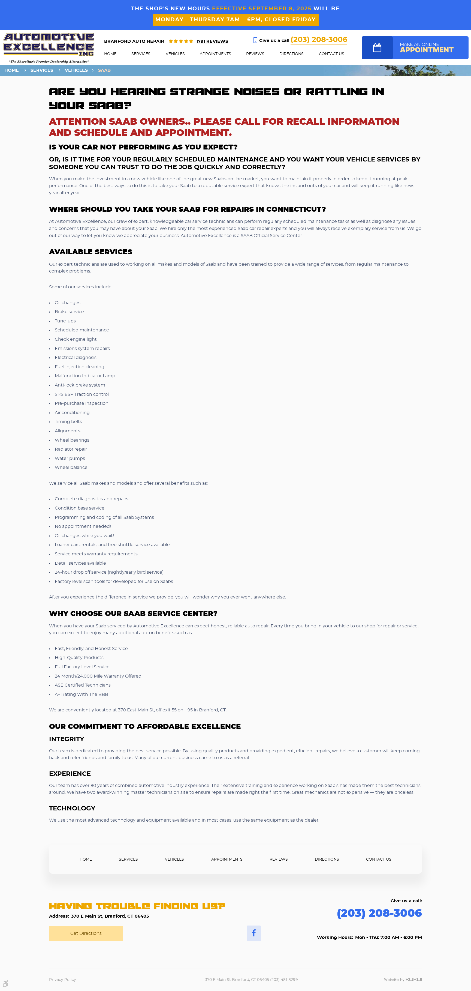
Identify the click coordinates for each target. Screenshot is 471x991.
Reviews (255, 54)
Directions (291, 54)
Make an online (427, 48)
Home (110, 54)
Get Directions (86, 933)
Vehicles (175, 54)
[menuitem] (110, 53)
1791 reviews (212, 41)
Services (140, 54)
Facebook (254, 933)
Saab (104, 70)
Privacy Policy (62, 980)
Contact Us (331, 54)
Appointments (215, 54)
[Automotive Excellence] (48, 48)
